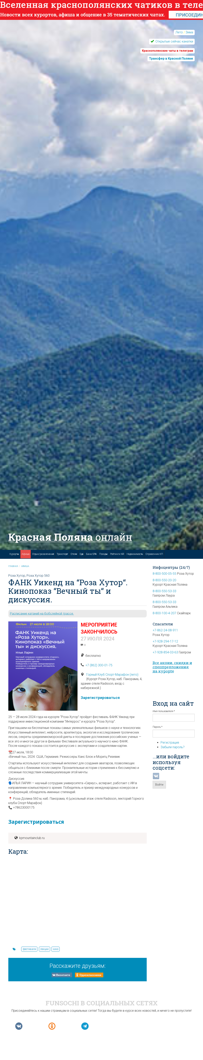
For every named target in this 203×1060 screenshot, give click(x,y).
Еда (81, 554)
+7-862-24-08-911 (165, 630)
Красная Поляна (70, 537)
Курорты (14, 554)
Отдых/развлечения (43, 554)
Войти (159, 784)
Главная (13, 566)
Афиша (26, 554)
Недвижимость (135, 554)
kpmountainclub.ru (32, 838)
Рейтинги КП (117, 554)
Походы (103, 554)
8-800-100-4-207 (164, 613)
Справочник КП (154, 554)
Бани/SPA (91, 554)
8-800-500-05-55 (164, 574)
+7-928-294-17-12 (165, 641)
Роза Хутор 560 (38, 575)
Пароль (157, 727)
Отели (74, 554)
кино (55, 949)
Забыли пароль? (173, 747)
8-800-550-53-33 (164, 591)
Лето (179, 32)
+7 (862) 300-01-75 (98, 665)
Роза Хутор (16, 575)
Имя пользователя (164, 711)
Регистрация (170, 742)
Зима (189, 32)
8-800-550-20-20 (164, 580)
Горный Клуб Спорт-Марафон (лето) (112, 674)
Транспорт (62, 554)
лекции (44, 949)
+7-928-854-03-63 (165, 652)
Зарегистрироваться (100, 697)
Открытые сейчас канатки (174, 41)
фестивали (29, 949)
